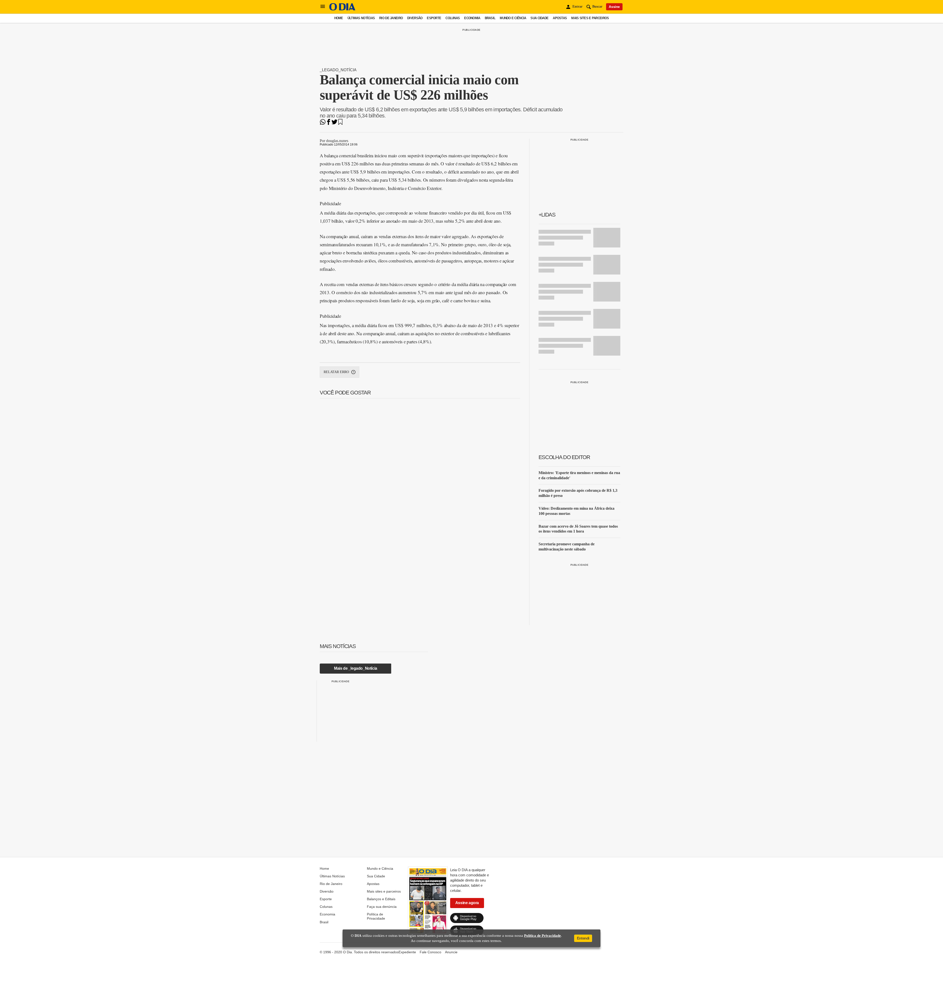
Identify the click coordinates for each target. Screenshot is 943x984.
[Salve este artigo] (340, 123)
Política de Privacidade (376, 916)
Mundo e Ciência (513, 18)
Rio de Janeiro (391, 18)
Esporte (434, 18)
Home (338, 18)
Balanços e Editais (381, 899)
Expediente (407, 952)
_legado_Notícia (338, 70)
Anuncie (451, 952)
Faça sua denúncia (382, 907)
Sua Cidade (539, 18)
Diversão (414, 18)
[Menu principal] (322, 6)
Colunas (452, 18)
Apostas (560, 18)
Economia (472, 18)
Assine (614, 7)
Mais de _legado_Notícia (355, 668)
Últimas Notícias (361, 18)
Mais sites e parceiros (590, 18)
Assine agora (467, 903)
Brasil (490, 18)
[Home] (342, 9)
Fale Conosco (430, 952)
